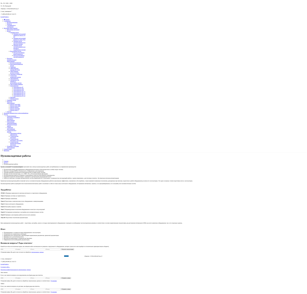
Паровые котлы (14, 32)
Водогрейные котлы (15, 51)
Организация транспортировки (12, 122)
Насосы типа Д (14, 110)
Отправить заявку (66, 278)
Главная (6, 256)
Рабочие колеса (14, 98)
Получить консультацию (67, 249)
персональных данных (37, 252)
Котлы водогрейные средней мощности (18, 56)
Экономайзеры (14, 78)
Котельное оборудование (25, 256)
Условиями (54, 281)
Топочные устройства (16, 74)
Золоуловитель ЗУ (18, 87)
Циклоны (12, 97)
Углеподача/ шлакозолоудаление (15, 76)
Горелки (9, 111)
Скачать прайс (73, 256)
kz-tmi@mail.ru (5, 17)
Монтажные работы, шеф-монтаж (15, 134)
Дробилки (13, 67)
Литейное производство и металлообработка (49, 256)
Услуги (66, 256)
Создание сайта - (5, 267)
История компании (12, 22)
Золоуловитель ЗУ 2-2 (19, 96)
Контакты (81, 256)
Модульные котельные (13, 29)
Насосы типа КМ (15, 108)
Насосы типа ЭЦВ (15, 106)
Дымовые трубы (11, 100)
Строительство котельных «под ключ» (16, 139)
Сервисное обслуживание (11, 128)
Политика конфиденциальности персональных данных (16, 269)
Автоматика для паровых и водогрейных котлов (16, 81)
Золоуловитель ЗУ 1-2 (19, 93)
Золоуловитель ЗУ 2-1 (19, 94)
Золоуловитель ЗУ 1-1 (19, 91)
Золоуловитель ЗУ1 (18, 88)
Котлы (9, 31)
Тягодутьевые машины (16, 84)
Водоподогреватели (15, 62)
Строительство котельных (14, 136)
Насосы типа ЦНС (15, 104)
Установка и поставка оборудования (13, 147)
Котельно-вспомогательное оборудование (11, 60)
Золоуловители (14, 85)
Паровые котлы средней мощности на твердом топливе (19, 42)
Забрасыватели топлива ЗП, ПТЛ (15, 69)
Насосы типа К (14, 107)
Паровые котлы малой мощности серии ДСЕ (19, 39)
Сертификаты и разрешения (11, 26)
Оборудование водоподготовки (14, 72)
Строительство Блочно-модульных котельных (15, 143)
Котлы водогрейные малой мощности (18, 53)
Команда (9, 24)
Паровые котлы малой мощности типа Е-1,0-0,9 (19, 35)
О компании (13, 256)
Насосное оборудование (11, 102)
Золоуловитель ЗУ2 (18, 90)
